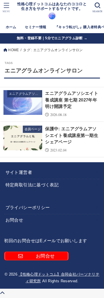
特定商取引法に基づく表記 (32, 185)
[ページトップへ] (2, 293)
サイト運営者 (18, 172)
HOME (13, 50)
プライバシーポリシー (27, 207)
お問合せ (14, 220)
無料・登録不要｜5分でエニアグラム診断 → (52, 38)
